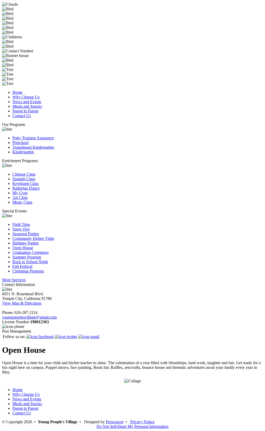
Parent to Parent (25, 111)
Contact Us (21, 115)
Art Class (20, 197)
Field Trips (21, 224)
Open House (22, 248)
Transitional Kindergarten (33, 147)
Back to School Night (30, 262)
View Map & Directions (21, 303)
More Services (14, 280)
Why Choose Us (26, 97)
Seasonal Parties (25, 234)
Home (17, 92)
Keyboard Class (25, 183)
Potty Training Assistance (33, 138)
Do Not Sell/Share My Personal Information (132, 426)
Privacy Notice (142, 422)
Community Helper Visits (33, 238)
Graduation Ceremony (30, 252)
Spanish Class (23, 179)
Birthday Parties (25, 243)
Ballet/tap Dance (26, 188)
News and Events (26, 101)
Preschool (20, 142)
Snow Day (21, 229)
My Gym (19, 193)
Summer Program (26, 257)
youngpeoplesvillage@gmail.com (29, 317)
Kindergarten (23, 152)
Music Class (22, 202)
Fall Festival (22, 266)
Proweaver (114, 422)
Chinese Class (23, 174)
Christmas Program (28, 271)
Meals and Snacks (27, 106)
